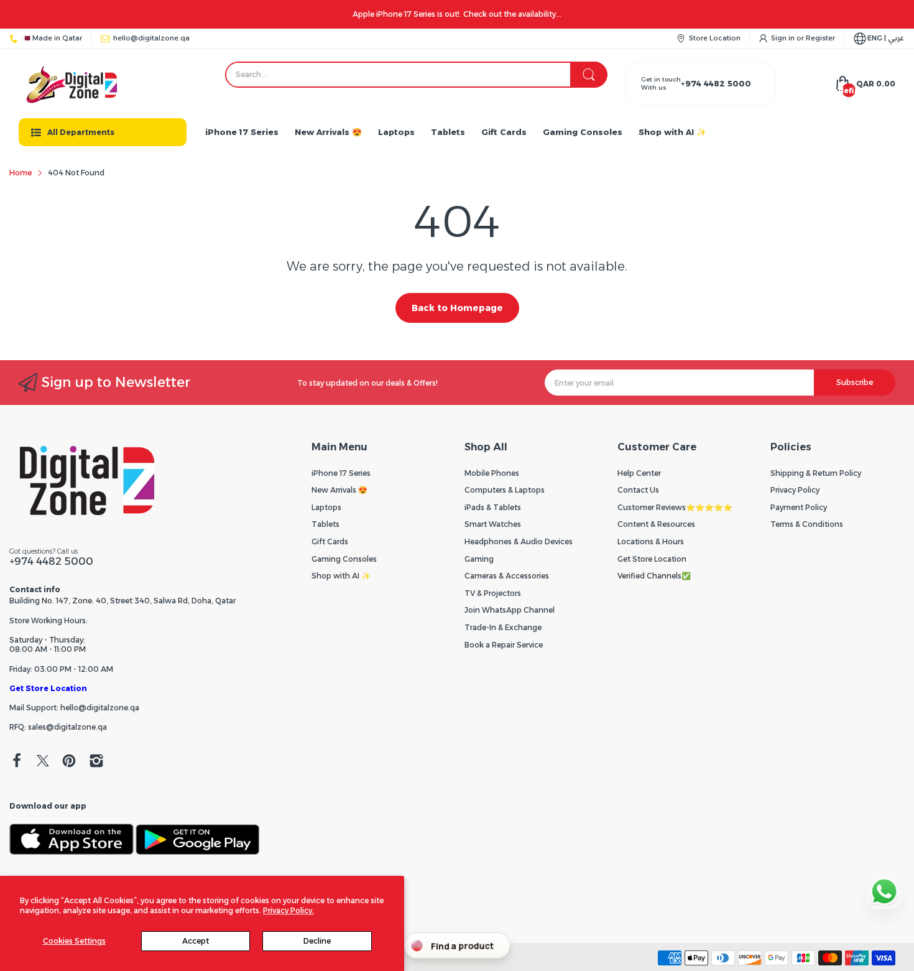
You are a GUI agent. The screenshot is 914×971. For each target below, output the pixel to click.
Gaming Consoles (344, 559)
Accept (195, 940)
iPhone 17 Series (341, 473)
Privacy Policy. (288, 910)
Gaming (479, 559)
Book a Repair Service (503, 644)
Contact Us (638, 490)
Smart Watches (492, 524)
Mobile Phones (491, 473)
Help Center (639, 473)
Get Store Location (48, 688)
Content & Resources (656, 524)
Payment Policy (798, 507)
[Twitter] (43, 762)
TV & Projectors (492, 593)
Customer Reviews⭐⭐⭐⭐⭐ (674, 507)
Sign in (783, 38)
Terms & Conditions (806, 524)
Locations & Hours (650, 541)
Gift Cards (330, 541)
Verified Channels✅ (654, 575)
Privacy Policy (794, 490)
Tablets (325, 524)
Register (820, 38)
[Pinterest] (69, 762)
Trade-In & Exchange (503, 627)
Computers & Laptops (504, 490)
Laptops (326, 507)
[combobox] (416, 74)
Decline (317, 940)
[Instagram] (96, 762)
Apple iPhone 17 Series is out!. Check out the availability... (457, 14)
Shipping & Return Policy (815, 473)
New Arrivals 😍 (339, 490)
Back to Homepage (457, 308)
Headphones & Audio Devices (518, 541)
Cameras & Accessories (506, 575)
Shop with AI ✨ (341, 575)
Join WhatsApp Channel (509, 610)
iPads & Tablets (492, 507)
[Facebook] (16, 762)
